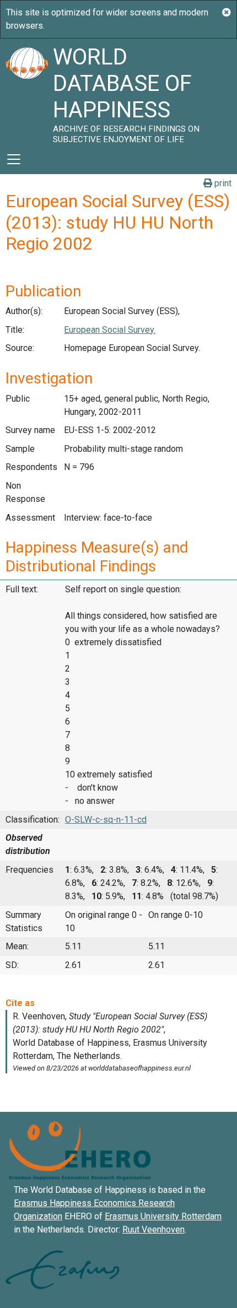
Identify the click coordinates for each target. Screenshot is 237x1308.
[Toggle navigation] (14, 159)
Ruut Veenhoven (153, 1229)
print (221, 183)
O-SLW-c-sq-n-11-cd (106, 819)
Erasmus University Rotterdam (163, 1216)
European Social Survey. (109, 330)
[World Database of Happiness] (26, 91)
